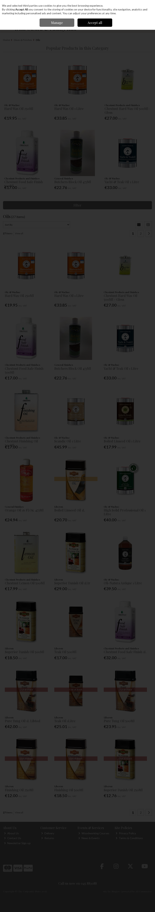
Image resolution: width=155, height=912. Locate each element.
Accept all (95, 23)
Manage (57, 23)
